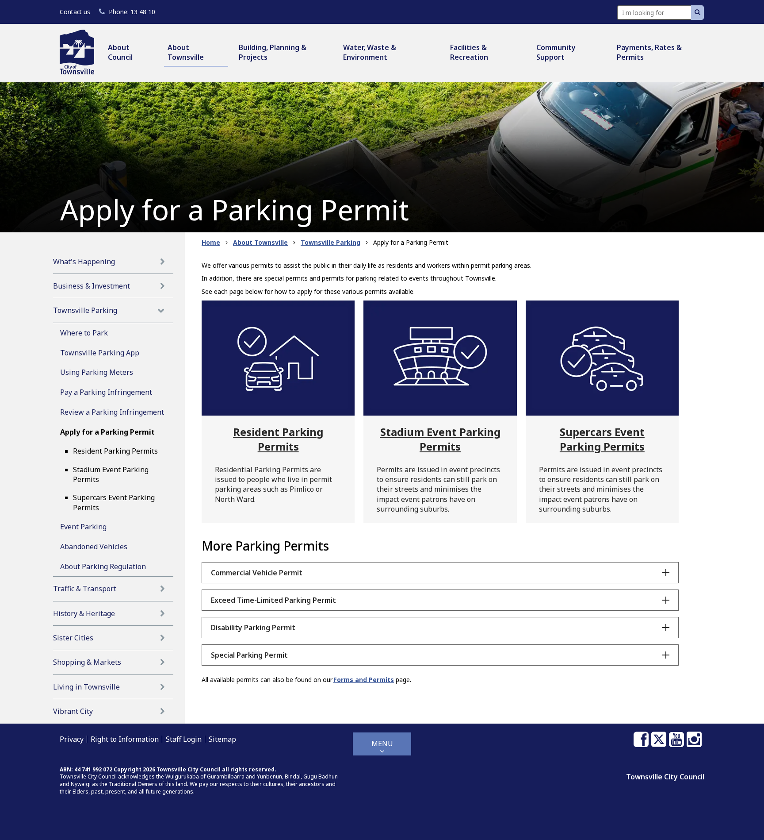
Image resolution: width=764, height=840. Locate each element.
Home (211, 242)
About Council (120, 52)
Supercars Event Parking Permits (114, 502)
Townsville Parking (85, 310)
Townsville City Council (665, 777)
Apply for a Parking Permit (107, 432)
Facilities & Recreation (469, 52)
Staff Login (184, 739)
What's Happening (84, 261)
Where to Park (84, 333)
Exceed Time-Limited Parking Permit (273, 600)
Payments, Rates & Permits (649, 52)
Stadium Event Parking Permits (111, 474)
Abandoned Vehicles (93, 546)
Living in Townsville (86, 687)
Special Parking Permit (249, 655)
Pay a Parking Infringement (106, 392)
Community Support (556, 52)
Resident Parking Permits (115, 451)
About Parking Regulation (103, 566)
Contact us (75, 12)
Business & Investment (91, 286)
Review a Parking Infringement (112, 412)
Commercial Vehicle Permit (256, 573)
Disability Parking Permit (253, 627)
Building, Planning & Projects (272, 52)
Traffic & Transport (84, 588)
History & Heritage (84, 613)
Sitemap (222, 739)
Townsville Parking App (99, 353)
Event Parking (83, 527)
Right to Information (125, 739)
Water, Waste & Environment (369, 52)
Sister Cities (73, 638)
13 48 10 (132, 12)
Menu (382, 743)
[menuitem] (130, 53)
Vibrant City (73, 711)
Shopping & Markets (87, 662)
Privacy (72, 739)
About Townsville (186, 52)
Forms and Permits (363, 679)
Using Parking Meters (96, 372)
